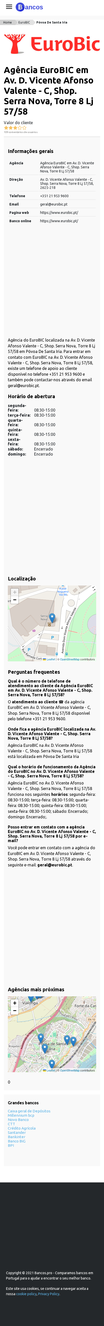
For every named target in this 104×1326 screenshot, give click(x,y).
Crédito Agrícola (22, 1128)
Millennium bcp (21, 1115)
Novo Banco (18, 1119)
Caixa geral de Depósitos (29, 1111)
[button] (52, 618)
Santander (17, 1132)
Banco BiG (16, 1141)
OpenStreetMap (70, 659)
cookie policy (26, 1294)
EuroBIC (24, 22)
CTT (11, 1124)
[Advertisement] (52, 283)
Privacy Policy (48, 1294)
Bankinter (16, 1137)
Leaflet (50, 659)
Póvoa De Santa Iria (51, 22)
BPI (11, 1145)
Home (7, 22)
